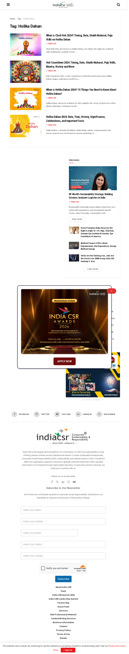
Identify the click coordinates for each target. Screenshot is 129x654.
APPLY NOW (64, 361)
